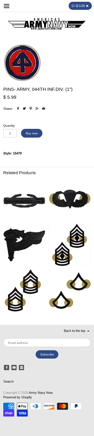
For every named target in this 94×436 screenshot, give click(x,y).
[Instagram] (21, 367)
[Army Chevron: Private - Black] (70, 291)
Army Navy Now (40, 392)
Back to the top (75, 331)
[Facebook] (6, 367)
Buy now (32, 133)
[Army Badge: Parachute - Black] (70, 199)
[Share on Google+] (37, 108)
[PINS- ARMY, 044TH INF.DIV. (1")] (22, 63)
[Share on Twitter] (24, 108)
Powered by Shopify (17, 397)
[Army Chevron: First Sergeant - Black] (70, 245)
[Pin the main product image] (31, 108)
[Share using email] (44, 108)
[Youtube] (14, 367)
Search (8, 381)
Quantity (9, 125)
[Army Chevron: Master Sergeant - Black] (24, 291)
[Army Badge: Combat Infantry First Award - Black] (24, 199)
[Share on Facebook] (18, 108)
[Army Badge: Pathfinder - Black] (24, 245)
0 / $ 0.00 (79, 6)
